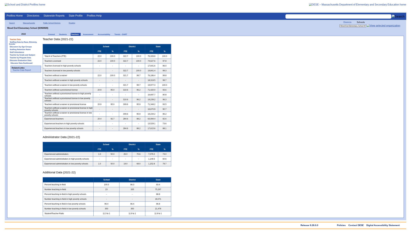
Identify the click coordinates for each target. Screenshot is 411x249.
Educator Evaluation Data (20, 60)
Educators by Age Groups (21, 47)
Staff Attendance (17, 52)
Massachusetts (29, 23)
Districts (347, 22)
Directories (33, 15)
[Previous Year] (19, 34)
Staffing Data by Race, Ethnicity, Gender (23, 43)
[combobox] (338, 16)
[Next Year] (30, 34)
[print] (151, 40)
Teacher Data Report (22, 70)
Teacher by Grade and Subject (22, 55)
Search (12, 23)
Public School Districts (52, 23)
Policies (341, 225)
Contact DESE (356, 225)
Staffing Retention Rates (20, 49)
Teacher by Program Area (20, 58)
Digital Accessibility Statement (383, 225)
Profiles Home (15, 15)
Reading (72, 23)
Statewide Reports (54, 15)
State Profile (76, 15)
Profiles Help (94, 15)
